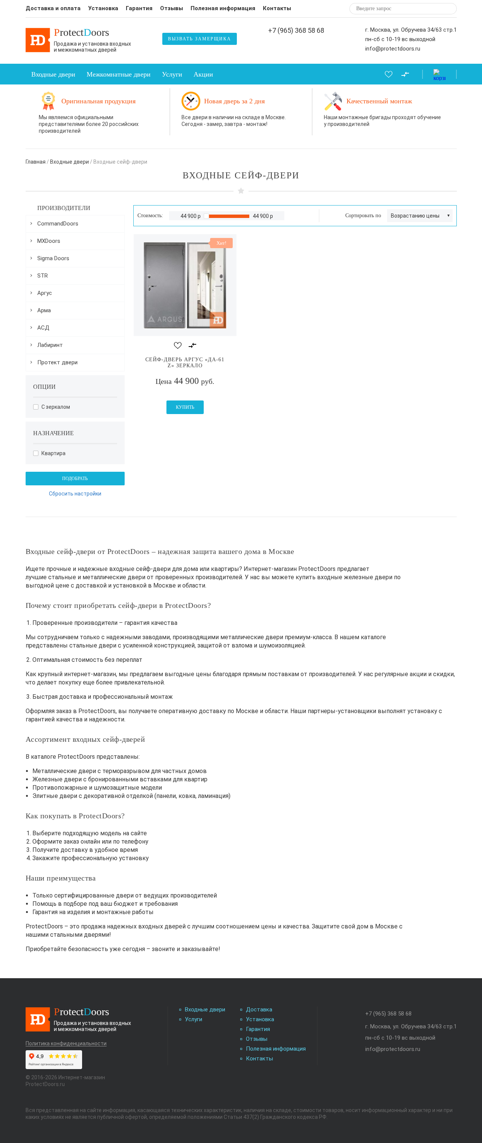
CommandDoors (57, 223)
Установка (103, 8)
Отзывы (171, 8)
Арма (44, 310)
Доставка (259, 1010)
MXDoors (48, 241)
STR (42, 275)
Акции (203, 74)
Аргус (44, 293)
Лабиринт (50, 345)
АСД (43, 327)
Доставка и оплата (53, 8)
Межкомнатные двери (119, 74)
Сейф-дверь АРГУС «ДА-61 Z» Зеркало (184, 362)
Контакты (277, 8)
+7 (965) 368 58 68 (296, 30)
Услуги (172, 74)
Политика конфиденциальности (66, 1043)
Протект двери (57, 362)
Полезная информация (223, 8)
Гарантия (139, 8)
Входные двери (53, 74)
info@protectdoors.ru (392, 49)
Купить (185, 407)
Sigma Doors (53, 258)
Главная (36, 162)
